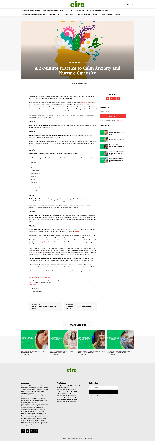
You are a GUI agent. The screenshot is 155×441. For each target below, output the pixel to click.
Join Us (102, 392)
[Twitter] (111, 98)
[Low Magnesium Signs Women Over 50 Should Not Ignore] (104, 132)
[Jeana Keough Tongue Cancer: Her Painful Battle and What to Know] (104, 146)
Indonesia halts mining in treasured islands (79, 307)
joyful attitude (47, 242)
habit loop (35, 252)
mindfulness (85, 102)
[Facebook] (107, 98)
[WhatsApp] (118, 98)
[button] (130, 4)
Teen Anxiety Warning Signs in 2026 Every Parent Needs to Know (117, 153)
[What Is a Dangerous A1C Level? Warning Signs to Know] (104, 160)
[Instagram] (27, 431)
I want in (112, 116)
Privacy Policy (118, 120)
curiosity (76, 231)
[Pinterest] (114, 98)
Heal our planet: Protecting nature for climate (45, 307)
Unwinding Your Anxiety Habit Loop (40, 277)
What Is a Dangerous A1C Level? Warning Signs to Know (116, 160)
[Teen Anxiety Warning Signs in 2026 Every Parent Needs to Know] (104, 153)
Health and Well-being (77, 63)
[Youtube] (36, 431)
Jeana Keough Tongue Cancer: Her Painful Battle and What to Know (116, 146)
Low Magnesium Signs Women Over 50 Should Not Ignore (117, 132)
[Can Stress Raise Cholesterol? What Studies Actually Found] (104, 139)
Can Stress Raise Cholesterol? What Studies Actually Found (116, 139)
